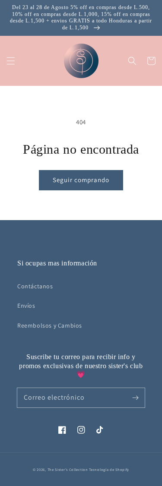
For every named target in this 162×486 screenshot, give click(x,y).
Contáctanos (35, 286)
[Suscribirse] (135, 397)
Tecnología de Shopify (109, 469)
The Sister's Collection (68, 469)
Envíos (26, 305)
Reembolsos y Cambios (49, 325)
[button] (10, 60)
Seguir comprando (81, 180)
